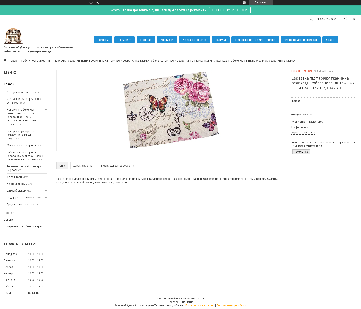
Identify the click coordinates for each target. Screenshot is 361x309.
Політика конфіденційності (232, 305)
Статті (330, 39)
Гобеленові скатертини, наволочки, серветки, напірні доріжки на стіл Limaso (70, 60)
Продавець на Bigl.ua (180, 302)
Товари (123, 39)
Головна (103, 39)
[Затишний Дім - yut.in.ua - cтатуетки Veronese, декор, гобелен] (13, 35)
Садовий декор (16, 190)
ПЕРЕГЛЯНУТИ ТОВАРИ (230, 10)
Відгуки (221, 39)
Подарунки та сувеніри (21, 197)
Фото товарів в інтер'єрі (300, 39)
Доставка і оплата (194, 39)
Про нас (145, 39)
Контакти (167, 39)
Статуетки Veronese (19, 92)
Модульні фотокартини (22, 145)
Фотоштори (14, 177)
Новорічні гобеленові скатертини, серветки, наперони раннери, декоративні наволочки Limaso (22, 117)
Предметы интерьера (20, 204)
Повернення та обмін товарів (255, 39)
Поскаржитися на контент (199, 305)
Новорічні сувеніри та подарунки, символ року (20, 134)
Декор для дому (17, 184)
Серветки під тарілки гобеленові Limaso (148, 60)
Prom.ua (199, 298)
